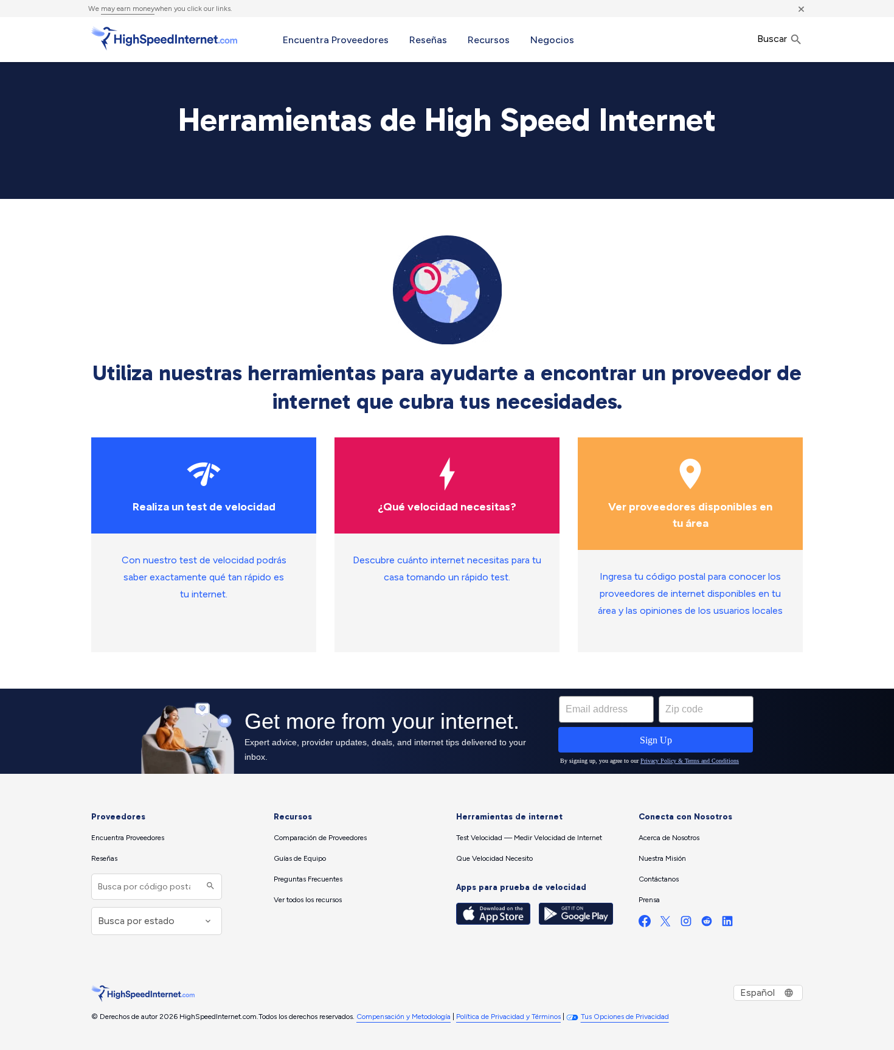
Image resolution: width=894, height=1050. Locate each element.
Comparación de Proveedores (320, 837)
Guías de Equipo (300, 858)
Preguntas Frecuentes (308, 879)
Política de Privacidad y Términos (508, 1016)
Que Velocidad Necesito (494, 858)
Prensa (649, 899)
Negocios (552, 40)
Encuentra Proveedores (336, 40)
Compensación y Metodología (403, 1016)
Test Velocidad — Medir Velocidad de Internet (529, 837)
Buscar (773, 38)
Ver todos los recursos (308, 899)
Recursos (489, 40)
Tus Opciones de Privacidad (625, 1016)
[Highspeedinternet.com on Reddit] (707, 924)
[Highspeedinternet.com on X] (665, 924)
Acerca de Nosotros (669, 837)
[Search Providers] (208, 886)
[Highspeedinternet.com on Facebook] (645, 924)
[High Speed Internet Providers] (164, 38)
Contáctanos (659, 879)
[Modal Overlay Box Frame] (447, 731)
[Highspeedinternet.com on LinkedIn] (727, 924)
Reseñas (428, 40)
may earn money (127, 8)
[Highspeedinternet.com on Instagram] (686, 924)
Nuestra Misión (662, 858)
